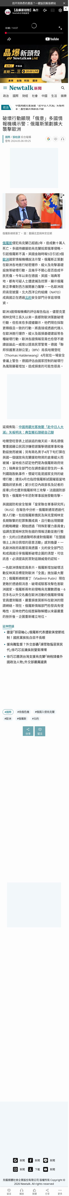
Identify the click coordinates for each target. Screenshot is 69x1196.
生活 (54, 96)
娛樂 (64, 96)
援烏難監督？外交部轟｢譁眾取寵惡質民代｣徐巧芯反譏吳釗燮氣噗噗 (35, 647)
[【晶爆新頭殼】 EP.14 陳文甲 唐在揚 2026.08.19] (34, 64)
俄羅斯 (7, 243)
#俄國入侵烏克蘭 (45, 712)
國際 (15, 96)
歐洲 (6, 259)
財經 (25, 96)
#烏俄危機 (23, 712)
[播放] (62, 139)
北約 (28, 297)
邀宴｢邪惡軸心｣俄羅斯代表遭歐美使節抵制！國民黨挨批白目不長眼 (36, 635)
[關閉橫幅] (64, 3)
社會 (35, 96)
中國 (44, 96)
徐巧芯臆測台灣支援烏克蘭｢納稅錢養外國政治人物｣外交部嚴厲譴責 (35, 659)
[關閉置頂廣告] (66, 8)
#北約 (35, 718)
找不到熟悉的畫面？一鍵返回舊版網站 (34, 3)
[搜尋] (63, 88)
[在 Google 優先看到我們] (48, 139)
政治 (6, 96)
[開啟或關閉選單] (5, 88)
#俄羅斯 (21, 718)
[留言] (55, 139)
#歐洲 (7, 718)
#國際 (8, 712)
